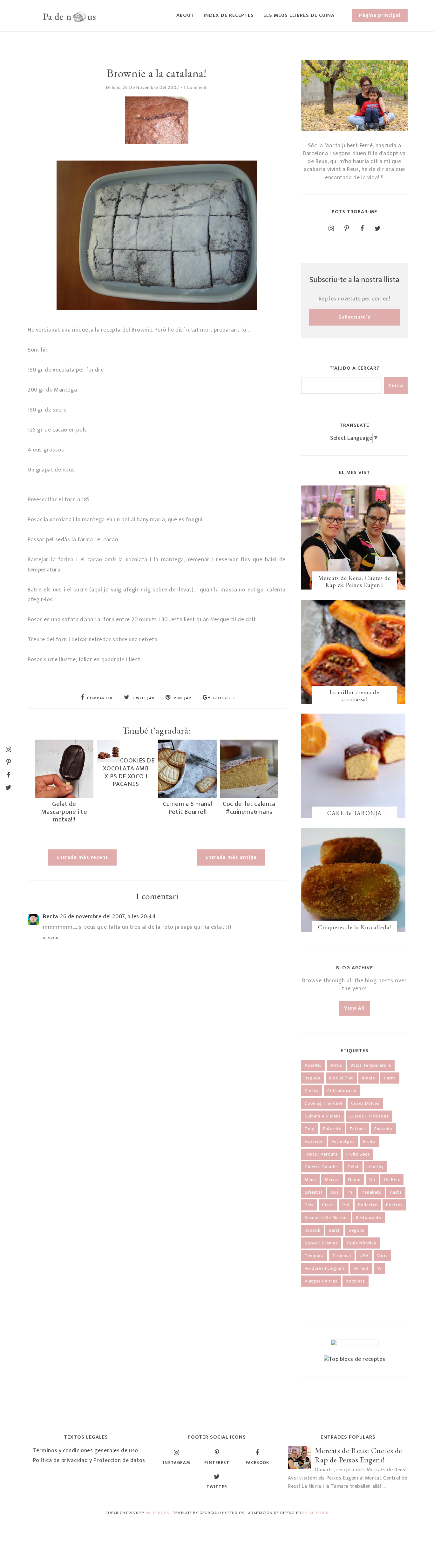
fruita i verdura (321, 1154)
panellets (371, 1192)
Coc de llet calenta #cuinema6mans (249, 808)
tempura (314, 1255)
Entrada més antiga (231, 857)
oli (372, 1179)
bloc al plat (341, 1078)
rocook (312, 1230)
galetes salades (322, 1166)
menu (310, 1179)
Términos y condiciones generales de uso (85, 1450)
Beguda (313, 1078)
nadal (354, 1179)
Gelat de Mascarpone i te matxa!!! (64, 812)
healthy (375, 1166)
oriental (313, 1192)
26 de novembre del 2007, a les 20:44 (108, 916)
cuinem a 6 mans (323, 1116)
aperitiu (313, 1065)
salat (334, 1230)
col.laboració (342, 1090)
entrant (358, 1128)
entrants (383, 1128)
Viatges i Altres (321, 1281)
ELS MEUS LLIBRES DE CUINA (299, 15)
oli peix (392, 1179)
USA (364, 1255)
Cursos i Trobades (369, 1116)
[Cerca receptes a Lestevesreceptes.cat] (354, 1359)
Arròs (336, 1065)
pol (345, 1205)
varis (382, 1255)
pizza (328, 1205)
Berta (50, 916)
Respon (50, 938)
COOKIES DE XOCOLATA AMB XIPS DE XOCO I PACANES (128, 772)
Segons (356, 1230)
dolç (310, 1128)
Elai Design (317, 1513)
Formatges (343, 1141)
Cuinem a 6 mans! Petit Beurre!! (187, 808)
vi (379, 1268)
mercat (332, 1179)
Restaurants (368, 1217)
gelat (353, 1166)
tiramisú (341, 1255)
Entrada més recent (82, 857)
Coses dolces (365, 1103)
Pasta (396, 1192)
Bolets (368, 1078)
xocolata (355, 1281)
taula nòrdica (361, 1243)
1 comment (195, 87)
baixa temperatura (371, 1065)
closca (312, 1090)
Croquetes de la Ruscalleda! (354, 927)
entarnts (332, 1128)
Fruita (369, 1141)
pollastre (367, 1205)
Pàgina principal (380, 15)
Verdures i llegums (325, 1268)
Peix (309, 1205)
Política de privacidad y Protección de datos (89, 1460)
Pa (350, 1192)
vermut (361, 1268)
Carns (390, 1078)
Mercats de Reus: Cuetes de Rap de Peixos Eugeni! (354, 581)
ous (335, 1192)
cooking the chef (323, 1103)
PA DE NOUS (157, 1513)
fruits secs (358, 1154)
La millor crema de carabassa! (354, 696)
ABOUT (185, 15)
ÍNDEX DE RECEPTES (229, 15)
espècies (314, 1141)
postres (394, 1205)
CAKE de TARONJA (354, 813)
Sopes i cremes (321, 1243)
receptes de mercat (326, 1217)
